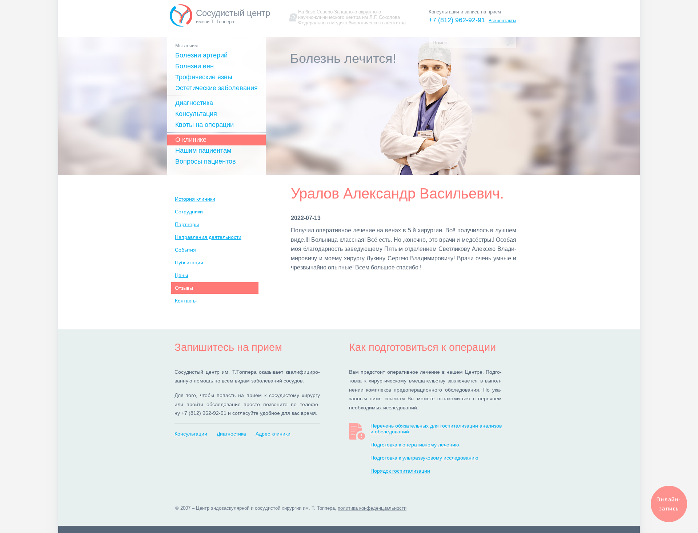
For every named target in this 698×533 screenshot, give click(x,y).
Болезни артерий (201, 55)
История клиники (195, 199)
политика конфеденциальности (372, 508)
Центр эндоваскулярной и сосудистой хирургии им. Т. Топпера (265, 508)
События (185, 250)
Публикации (189, 262)
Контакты (186, 301)
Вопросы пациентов (205, 161)
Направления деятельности (208, 237)
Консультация (196, 113)
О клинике (190, 139)
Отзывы (184, 288)
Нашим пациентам (203, 150)
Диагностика (194, 103)
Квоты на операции (204, 124)
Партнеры (187, 224)
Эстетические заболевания (216, 88)
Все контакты (502, 20)
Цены (181, 275)
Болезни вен (194, 66)
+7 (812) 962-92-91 (457, 20)
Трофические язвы (203, 77)
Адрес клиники (273, 434)
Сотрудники (189, 212)
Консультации (190, 434)
